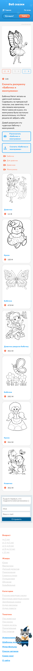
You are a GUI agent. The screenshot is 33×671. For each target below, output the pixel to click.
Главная (8, 10)
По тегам (27, 10)
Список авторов (10, 651)
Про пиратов (8, 631)
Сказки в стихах (9, 575)
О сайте (6, 660)
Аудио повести (9, 608)
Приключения (8, 572)
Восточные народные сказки (15, 598)
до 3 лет (6, 539)
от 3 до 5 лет (8, 542)
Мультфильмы (9, 646)
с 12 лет (6, 552)
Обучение (6, 582)
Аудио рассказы (10, 605)
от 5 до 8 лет (8, 545)
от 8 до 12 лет (8, 549)
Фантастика (7, 565)
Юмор (5, 562)
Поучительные (9, 628)
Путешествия (8, 578)
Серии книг (8, 656)
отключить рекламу (26, 24)
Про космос (7, 621)
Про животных (9, 618)
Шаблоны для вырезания (15, 642)
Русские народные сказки (14, 595)
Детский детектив (10, 569)
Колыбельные (8, 585)
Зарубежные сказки (11, 601)
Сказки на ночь (9, 625)
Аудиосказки (8, 637)
